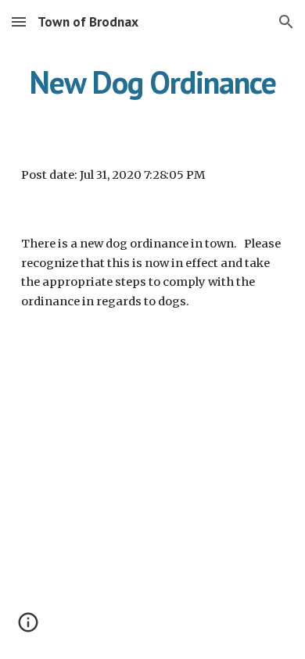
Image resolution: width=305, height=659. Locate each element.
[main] (152, 82)
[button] (19, 21)
